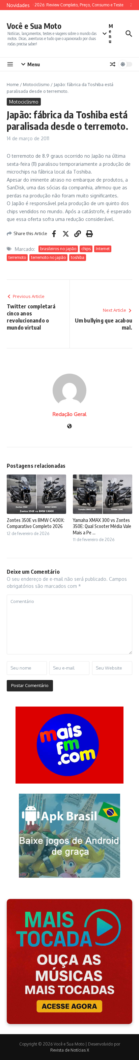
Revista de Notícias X (69, 1050)
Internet (103, 248)
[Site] (69, 426)
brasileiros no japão (58, 248)
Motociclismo (36, 84)
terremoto (17, 257)
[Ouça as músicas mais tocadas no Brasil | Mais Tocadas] (69, 961)
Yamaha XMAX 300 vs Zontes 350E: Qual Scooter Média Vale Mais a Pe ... (102, 526)
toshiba (77, 257)
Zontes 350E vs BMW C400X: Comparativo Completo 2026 (35, 523)
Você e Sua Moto (34, 26)
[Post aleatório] (112, 64)
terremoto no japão (48, 257)
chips (86, 248)
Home (13, 84)
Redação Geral (69, 414)
